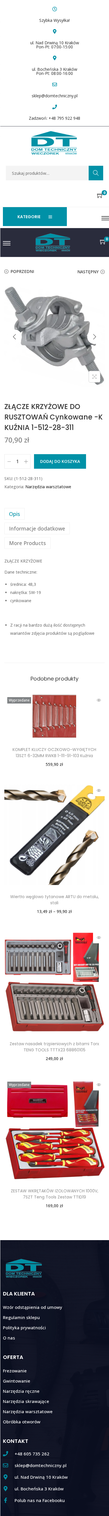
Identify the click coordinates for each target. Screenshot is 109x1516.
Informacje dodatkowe (37, 528)
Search (96, 173)
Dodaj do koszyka (60, 461)
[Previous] (14, 336)
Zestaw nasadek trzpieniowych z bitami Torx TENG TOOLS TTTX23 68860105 (54, 1047)
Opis (14, 513)
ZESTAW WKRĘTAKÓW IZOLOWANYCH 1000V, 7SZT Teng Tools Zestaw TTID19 (54, 1194)
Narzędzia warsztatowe (48, 486)
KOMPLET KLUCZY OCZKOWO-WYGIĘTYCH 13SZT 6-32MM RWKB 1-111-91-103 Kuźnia (54, 753)
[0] (100, 196)
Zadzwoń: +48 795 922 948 (54, 118)
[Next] (94, 336)
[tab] (54, 514)
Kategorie (28, 217)
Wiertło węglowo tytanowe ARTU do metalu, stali (54, 900)
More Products (27, 543)
